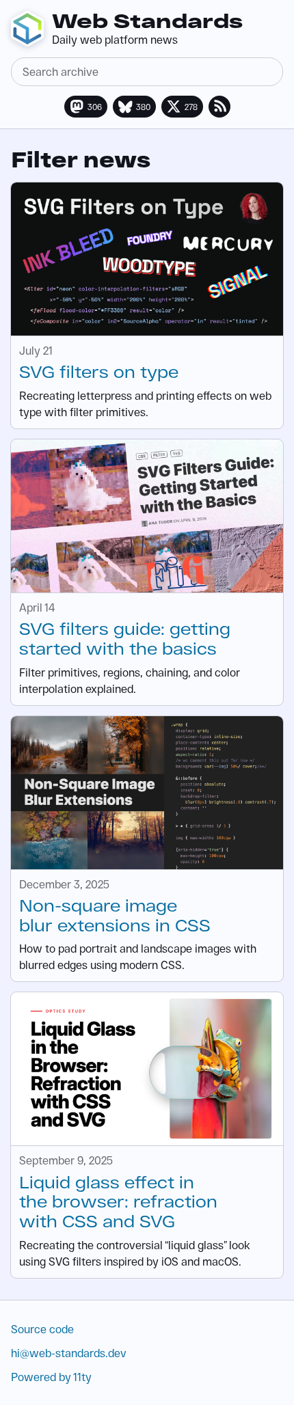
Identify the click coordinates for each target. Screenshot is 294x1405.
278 (191, 106)
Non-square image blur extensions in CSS (115, 915)
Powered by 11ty (51, 1376)
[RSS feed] (219, 107)
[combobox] (147, 71)
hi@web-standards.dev (68, 1352)
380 (143, 106)
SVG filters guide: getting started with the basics (124, 638)
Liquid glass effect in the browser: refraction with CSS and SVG (118, 1201)
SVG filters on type (98, 371)
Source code (42, 1328)
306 (95, 106)
